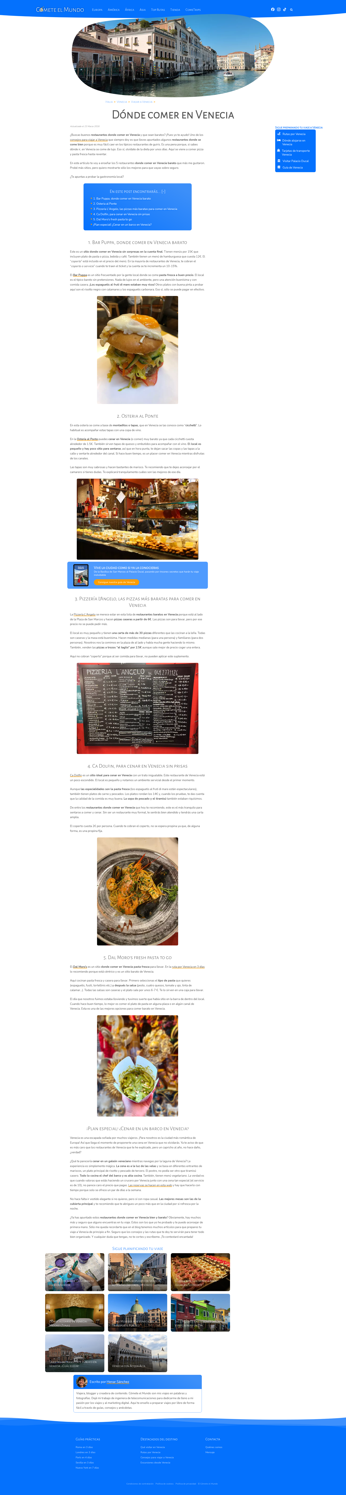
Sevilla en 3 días (85, 1462)
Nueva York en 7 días (87, 1467)
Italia (109, 101)
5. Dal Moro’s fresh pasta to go (112, 219)
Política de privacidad (186, 1483)
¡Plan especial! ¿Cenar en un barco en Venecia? (122, 225)
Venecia (122, 101)
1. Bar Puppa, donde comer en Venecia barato (122, 199)
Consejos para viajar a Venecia (157, 1457)
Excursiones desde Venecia (155, 1462)
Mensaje (210, 1452)
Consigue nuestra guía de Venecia (116, 582)
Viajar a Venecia (141, 101)
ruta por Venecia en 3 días (188, 967)
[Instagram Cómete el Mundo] (279, 10)
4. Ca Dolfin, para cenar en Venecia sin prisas (121, 214)
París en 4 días (84, 1457)
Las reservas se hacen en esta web (150, 1185)
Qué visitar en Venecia (153, 1447)
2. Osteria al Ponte (105, 204)
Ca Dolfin (76, 775)
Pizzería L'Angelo (85, 614)
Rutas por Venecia (150, 1452)
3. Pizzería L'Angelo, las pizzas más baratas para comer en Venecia (135, 209)
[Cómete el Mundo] (60, 9)
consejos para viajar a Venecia (89, 140)
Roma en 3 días (84, 1447)
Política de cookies (165, 1483)
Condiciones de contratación (140, 1483)
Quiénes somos (213, 1447)
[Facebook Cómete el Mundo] (273, 10)
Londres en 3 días (85, 1452)
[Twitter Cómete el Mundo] (284, 10)
